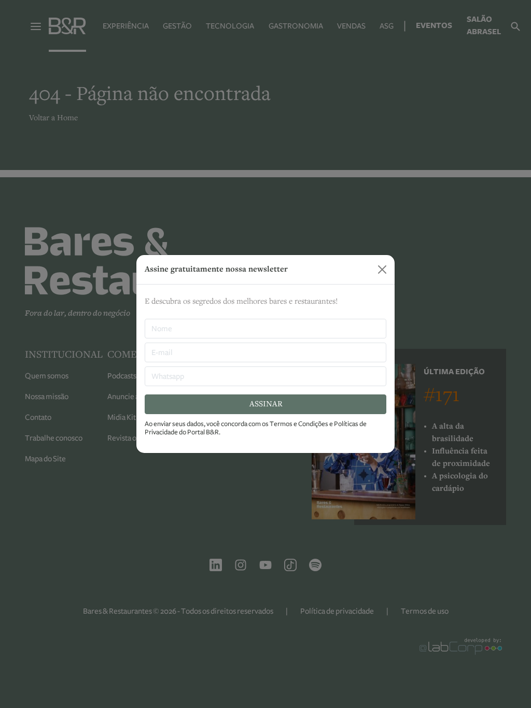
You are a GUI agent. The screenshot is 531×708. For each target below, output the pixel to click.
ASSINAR (265, 404)
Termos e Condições (299, 424)
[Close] (382, 269)
